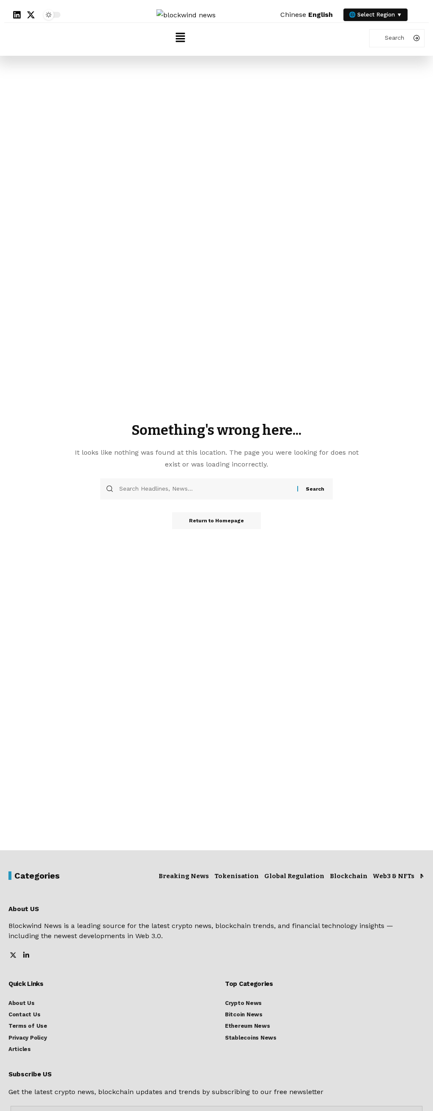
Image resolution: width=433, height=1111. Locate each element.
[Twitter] (13, 956)
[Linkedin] (17, 15)
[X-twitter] (31, 15)
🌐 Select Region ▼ (375, 14)
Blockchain (348, 876)
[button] (180, 38)
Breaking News (184, 876)
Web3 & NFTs (393, 876)
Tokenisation (236, 876)
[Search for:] (205, 489)
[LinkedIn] (26, 956)
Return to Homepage (216, 521)
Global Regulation (294, 876)
